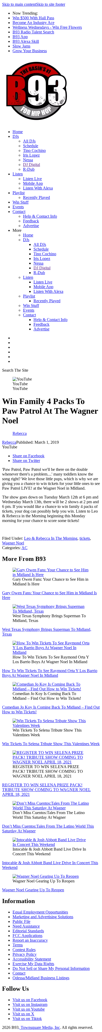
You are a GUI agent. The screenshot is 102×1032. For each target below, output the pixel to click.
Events (18, 207)
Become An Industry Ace (33, 22)
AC (24, 547)
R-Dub (29, 169)
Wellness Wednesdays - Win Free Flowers (47, 27)
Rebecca (9, 442)
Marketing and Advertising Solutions (43, 917)
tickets (85, 538)
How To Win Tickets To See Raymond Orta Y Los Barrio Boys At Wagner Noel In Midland (49, 673)
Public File (21, 921)
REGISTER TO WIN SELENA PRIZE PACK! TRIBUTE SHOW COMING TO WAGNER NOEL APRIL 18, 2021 (46, 790)
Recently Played (36, 197)
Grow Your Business (30, 51)
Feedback (31, 221)
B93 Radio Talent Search (33, 32)
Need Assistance (26, 926)
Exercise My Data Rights (33, 964)
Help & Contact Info (40, 216)
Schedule (30, 146)
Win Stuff (21, 202)
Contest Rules (24, 949)
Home (18, 131)
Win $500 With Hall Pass (33, 18)
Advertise (31, 225)
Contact (19, 211)
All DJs (29, 141)
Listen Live (32, 178)
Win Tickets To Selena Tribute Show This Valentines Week (51, 744)
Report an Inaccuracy (30, 940)
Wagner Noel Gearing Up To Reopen (33, 890)
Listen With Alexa (38, 188)
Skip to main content (19, 4)
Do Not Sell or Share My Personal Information (51, 968)
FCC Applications (27, 935)
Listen (18, 174)
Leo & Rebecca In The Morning (50, 538)
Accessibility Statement (32, 959)
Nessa (28, 160)
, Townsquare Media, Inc (39, 1027)
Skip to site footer (50, 4)
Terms (18, 945)
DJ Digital (31, 164)
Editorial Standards (28, 931)
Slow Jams (21, 46)
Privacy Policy (25, 954)
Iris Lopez (31, 155)
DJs (16, 136)
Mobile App (33, 183)
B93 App (20, 36)
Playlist (19, 193)
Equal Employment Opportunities (40, 912)
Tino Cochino (34, 150)
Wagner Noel (13, 543)
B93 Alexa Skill (26, 41)
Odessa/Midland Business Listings (41, 978)
